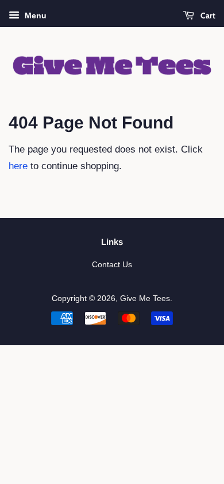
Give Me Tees (145, 298)
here (18, 166)
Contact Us (112, 264)
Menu (34, 15)
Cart (207, 15)
